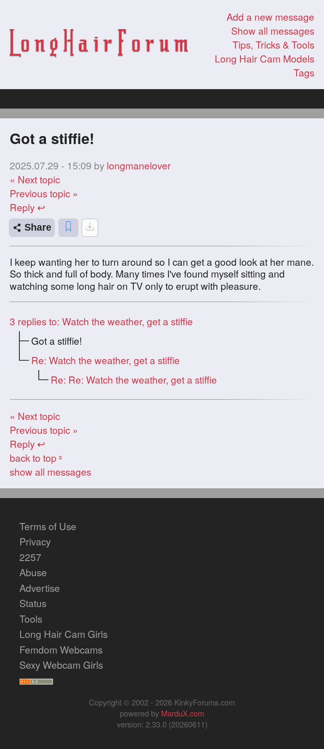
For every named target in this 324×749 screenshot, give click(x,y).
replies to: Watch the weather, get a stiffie (101, 321)
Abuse (33, 572)
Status (32, 603)
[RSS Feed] (36, 680)
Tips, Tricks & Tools (273, 45)
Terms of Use (47, 526)
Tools (30, 619)
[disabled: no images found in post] (89, 227)
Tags (304, 72)
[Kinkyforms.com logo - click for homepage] (99, 44)
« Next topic (35, 179)
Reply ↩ (27, 207)
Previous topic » (44, 193)
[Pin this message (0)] (68, 227)
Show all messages (272, 31)
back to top (37, 458)
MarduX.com (182, 713)
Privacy (35, 541)
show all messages (50, 472)
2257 (30, 557)
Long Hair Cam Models (264, 58)
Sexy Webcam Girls (61, 665)
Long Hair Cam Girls (63, 634)
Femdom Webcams (61, 649)
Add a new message (270, 17)
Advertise (39, 588)
